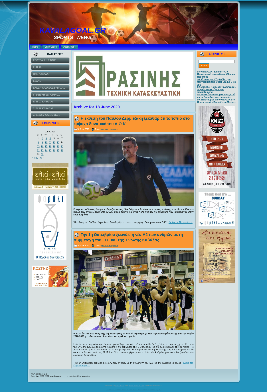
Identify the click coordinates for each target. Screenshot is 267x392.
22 (38, 150)
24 (46, 150)
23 (42, 150)
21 (62, 146)
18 (50, 146)
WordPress (119, 386)
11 (50, 142)
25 (50, 150)
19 (54, 146)
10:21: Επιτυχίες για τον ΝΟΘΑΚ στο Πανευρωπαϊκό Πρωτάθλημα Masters (216, 101)
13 (58, 142)
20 (58, 146)
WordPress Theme (136, 386)
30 (42, 154)
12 (54, 142)
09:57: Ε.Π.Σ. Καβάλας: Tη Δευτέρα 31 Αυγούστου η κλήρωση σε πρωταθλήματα (216, 89)
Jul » (42, 158)
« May (35, 158)
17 (46, 146)
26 (54, 150)
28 (62, 150)
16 (42, 146)
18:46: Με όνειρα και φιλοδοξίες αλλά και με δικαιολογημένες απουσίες (216, 95)
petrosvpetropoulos (109, 129)
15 (38, 146)
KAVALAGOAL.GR (72, 30)
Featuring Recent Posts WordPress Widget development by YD (133, 390)
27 (58, 150)
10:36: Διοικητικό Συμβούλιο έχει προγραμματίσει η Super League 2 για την (216, 82)
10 (46, 142)
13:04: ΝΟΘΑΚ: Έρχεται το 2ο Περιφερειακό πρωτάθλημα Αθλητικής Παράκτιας (216, 74)
